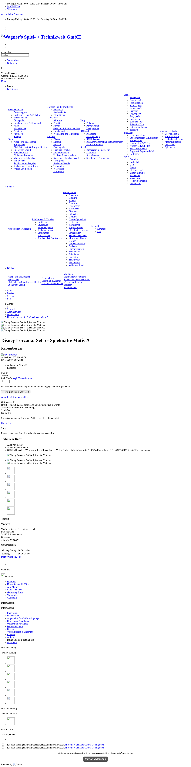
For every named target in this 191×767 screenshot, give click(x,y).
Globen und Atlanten (23, 155)
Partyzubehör (92, 125)
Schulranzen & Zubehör (97, 158)
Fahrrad (57, 144)
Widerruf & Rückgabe (17, 623)
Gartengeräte (59, 147)
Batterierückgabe (15, 626)
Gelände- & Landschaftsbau (66, 128)
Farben (56, 125)
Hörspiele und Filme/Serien (60, 107)
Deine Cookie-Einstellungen (20, 640)
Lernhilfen (91, 152)
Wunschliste (13, 595)
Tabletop (134, 129)
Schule (83, 147)
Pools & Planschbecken (64, 155)
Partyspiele (135, 116)
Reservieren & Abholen (18, 621)
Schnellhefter (75, 251)
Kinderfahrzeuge (61, 152)
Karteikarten (74, 224)
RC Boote (91, 133)
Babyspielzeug (172, 133)
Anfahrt (10, 637)
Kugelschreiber (76, 227)
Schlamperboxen (45, 230)
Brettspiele (135, 97)
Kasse (5, 81)
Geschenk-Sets (60, 131)
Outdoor (51, 136)
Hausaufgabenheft (77, 219)
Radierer (73, 246)
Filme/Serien (59, 115)
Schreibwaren (92, 155)
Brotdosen (42, 222)
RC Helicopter (93, 139)
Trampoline (58, 166)
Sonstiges (73, 257)
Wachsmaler (74, 262)
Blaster (56, 139)
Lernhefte (101, 228)
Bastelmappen (20, 112)
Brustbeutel (43, 224)
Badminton (135, 159)
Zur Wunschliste (15, 397)
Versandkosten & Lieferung (20, 631)
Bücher (11, 139)
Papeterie (18, 131)
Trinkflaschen (44, 235)
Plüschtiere (170, 144)
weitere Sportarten (138, 181)
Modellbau (52, 117)
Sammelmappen (76, 249)
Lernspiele (135, 111)
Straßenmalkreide (61, 163)
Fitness (133, 167)
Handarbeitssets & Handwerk (27, 123)
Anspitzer (73, 195)
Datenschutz (13, 615)
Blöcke (72, 200)
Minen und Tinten (77, 238)
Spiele (127, 95)
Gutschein (12, 597)
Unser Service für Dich (18, 584)
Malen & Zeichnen (78, 235)
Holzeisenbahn (172, 136)
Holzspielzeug (136, 140)
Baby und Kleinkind (168, 131)
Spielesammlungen (138, 127)
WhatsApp (12, 9)
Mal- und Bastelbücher (24, 158)
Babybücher (19, 144)
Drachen (57, 142)
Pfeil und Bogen (137, 170)
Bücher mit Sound (22, 150)
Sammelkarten (136, 121)
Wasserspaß (58, 168)
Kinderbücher (70, 287)
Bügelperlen (19, 120)
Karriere (11, 629)
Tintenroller (74, 259)
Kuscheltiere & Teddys (140, 143)
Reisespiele (135, 119)
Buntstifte (73, 203)
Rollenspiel (135, 154)
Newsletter (12, 642)
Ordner (72, 241)
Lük (99, 231)
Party (82, 120)
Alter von (11, 444)
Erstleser (68, 284)
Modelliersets (20, 128)
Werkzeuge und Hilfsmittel (66, 133)
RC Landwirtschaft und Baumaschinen (104, 142)
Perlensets (18, 133)
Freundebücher (21, 152)
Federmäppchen (45, 227)
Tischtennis (135, 175)
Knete (16, 125)
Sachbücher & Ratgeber (25, 163)
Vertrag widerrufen (95, 759)
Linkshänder (75, 233)
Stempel (17, 136)
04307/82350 (13, 6)
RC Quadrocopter (94, 144)
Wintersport (135, 183)
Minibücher (19, 160)
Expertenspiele (137, 100)
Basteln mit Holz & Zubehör (27, 115)
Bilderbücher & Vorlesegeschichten (30, 147)
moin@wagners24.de (11, 556)
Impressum (12, 613)
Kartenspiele (135, 105)
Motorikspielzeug (173, 142)
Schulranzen (43, 233)
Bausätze (57, 123)
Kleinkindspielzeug (174, 139)
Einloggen (6, 423)
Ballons (90, 123)
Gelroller (73, 216)
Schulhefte (74, 254)
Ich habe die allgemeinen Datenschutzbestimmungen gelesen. (56, 744)
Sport (126, 156)
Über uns (11, 581)
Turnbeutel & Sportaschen (50, 238)
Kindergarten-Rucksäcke (98, 150)
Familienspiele (136, 103)
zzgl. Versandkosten (22, 378)
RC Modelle (86, 131)
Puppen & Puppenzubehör (142, 151)
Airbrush (57, 120)
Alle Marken (13, 587)
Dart (132, 164)
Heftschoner (74, 222)
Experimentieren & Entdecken (144, 138)
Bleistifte (73, 198)
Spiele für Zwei (137, 124)
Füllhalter (73, 214)
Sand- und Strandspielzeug (66, 158)
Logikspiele (135, 113)
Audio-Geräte (59, 112)
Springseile (58, 160)
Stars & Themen (15, 589)
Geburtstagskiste (15, 592)
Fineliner (73, 211)
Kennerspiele (136, 108)
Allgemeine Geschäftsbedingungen (23, 618)
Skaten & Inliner (137, 172)
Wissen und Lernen (23, 168)
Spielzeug (128, 132)
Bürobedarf (74, 206)
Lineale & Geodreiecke (80, 230)
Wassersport (135, 178)
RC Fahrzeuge (93, 136)
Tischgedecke (92, 128)
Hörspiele (58, 109)
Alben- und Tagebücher (25, 142)
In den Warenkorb (15, 392)
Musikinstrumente (138, 148)
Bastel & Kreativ (15, 109)
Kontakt (11, 634)
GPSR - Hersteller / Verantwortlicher (24, 450)
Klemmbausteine (137, 135)
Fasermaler (74, 208)
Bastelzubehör (20, 117)
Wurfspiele (58, 171)
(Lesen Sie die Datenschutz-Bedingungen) (85, 744)
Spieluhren (170, 147)
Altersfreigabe (13, 447)
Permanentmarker (77, 243)
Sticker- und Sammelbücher (27, 166)
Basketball (135, 162)
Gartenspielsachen (62, 150)
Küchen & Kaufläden (140, 146)
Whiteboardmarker (77, 265)
